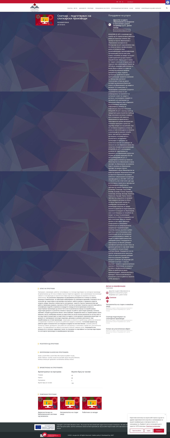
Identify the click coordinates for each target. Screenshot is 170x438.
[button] (167, 2)
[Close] (165, 414)
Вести (75, 8)
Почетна (70, 8)
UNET (112, 435)
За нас (131, 8)
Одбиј (148, 430)
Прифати (159, 430)
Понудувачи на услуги (102, 8)
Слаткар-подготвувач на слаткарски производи (115, 318)
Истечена (61, 25)
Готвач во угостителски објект (118, 329)
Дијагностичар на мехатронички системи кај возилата (47, 414)
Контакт (137, 8)
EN (120, 2)
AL (122, 2)
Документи (82, 8)
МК (117, 2)
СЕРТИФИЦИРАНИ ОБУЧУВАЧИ (119, 8)
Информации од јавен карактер (151, 8)
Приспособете (136, 430)
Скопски (113, 297)
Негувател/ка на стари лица (69, 413)
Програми (90, 8)
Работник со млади (90, 412)
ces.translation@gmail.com (122, 30)
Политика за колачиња (153, 426)
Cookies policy (96, 435)
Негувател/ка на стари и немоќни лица (119, 305)
